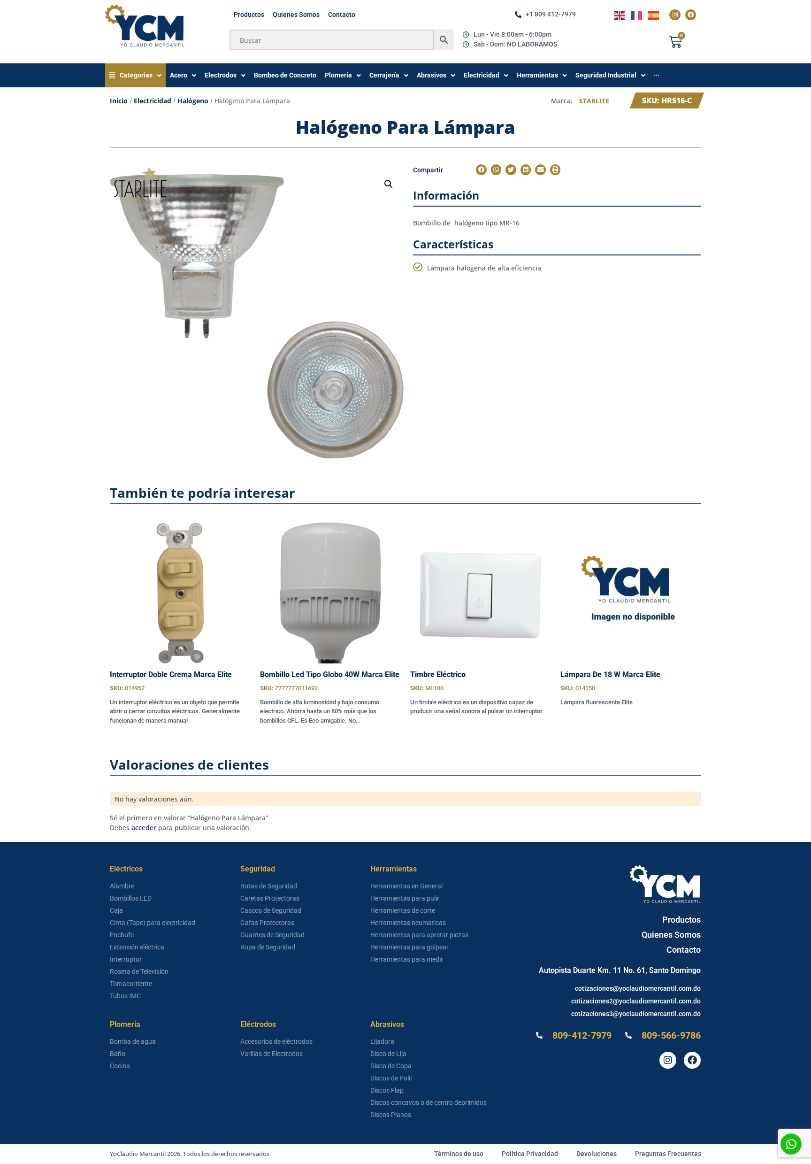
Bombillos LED (131, 898)
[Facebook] (690, 14)
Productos (249, 14)
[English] (620, 14)
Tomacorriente (131, 983)
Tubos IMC (125, 996)
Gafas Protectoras (267, 922)
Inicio (119, 100)
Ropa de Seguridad (267, 947)
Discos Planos (390, 1114)
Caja (116, 910)
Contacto (341, 14)
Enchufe (122, 935)
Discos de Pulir (391, 1078)
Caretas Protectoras (269, 898)
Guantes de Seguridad (272, 935)
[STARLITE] (140, 187)
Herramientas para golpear (409, 947)
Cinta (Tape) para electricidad (152, 922)
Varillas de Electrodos (271, 1053)
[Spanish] (654, 14)
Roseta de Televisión (139, 971)
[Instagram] (674, 14)
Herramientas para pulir (404, 898)
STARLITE (594, 100)
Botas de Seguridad (268, 886)
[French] (637, 14)
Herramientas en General (406, 886)
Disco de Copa (391, 1066)
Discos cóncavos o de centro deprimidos (428, 1102)
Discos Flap (387, 1090)
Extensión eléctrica (137, 947)
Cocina (120, 1066)
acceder (143, 827)
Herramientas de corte (402, 910)
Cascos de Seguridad (270, 910)
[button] (388, 184)
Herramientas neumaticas (408, 922)
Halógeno (192, 100)
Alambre (122, 886)
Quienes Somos (296, 14)
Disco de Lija (388, 1053)
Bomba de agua (133, 1041)
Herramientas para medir (406, 959)
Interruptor (126, 959)
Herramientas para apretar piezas (419, 935)
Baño (117, 1053)
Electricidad (152, 100)
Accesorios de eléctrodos (276, 1041)
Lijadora (382, 1041)
